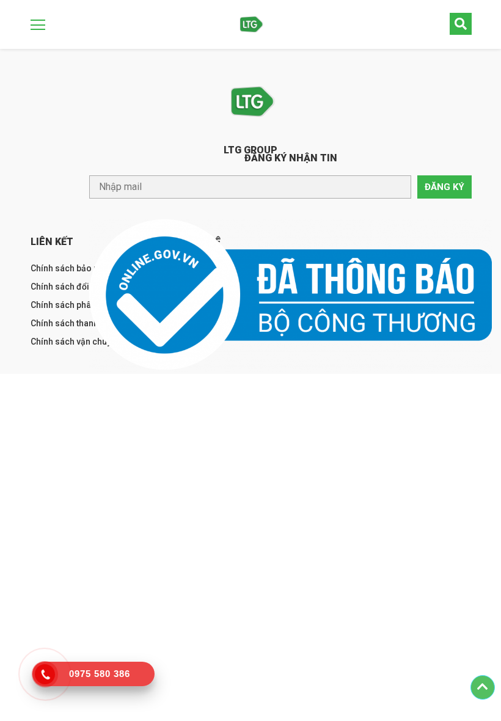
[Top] (482, 687)
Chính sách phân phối (73, 305)
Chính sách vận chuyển (76, 341)
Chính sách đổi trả (66, 286)
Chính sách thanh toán (74, 323)
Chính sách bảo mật (70, 268)
